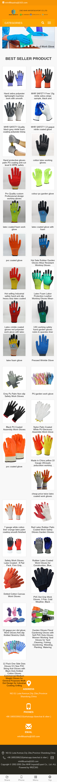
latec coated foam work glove (14, 228)
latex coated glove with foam (43, 228)
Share (7, 780)
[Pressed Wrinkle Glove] (43, 345)
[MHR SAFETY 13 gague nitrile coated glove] (43, 111)
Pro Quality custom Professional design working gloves (14, 196)
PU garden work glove (42, 394)
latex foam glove (14, 360)
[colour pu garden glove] (43, 178)
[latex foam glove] (14, 345)
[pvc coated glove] (14, 245)
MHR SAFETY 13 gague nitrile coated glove (42, 128)
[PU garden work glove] (43, 378)
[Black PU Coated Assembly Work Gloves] (14, 412)
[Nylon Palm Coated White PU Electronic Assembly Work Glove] (43, 412)
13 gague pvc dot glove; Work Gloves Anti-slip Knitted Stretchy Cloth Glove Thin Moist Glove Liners (14, 635)
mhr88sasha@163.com (16, 2)
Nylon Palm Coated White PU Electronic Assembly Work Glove (42, 429)
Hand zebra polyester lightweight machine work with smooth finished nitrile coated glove (14, 98)
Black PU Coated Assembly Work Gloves (14, 428)
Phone (21, 780)
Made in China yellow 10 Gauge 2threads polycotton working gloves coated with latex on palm (43, 465)
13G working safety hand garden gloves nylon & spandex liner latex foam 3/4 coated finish (42, 332)
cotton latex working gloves (42, 161)
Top (50, 780)
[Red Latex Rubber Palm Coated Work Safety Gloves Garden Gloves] (43, 512)
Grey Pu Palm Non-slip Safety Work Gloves (14, 395)
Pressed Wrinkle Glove (43, 360)
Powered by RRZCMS (28, 767)
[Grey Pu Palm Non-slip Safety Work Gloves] (14, 378)
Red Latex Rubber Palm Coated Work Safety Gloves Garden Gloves (42, 529)
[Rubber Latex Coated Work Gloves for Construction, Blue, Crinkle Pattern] (43, 545)
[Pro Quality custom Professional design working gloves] (14, 178)
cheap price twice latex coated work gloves (43, 495)
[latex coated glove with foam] (43, 212)
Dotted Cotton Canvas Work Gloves (14, 595)
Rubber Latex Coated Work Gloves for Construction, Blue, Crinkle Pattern (42, 564)
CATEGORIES (13, 22)
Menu (35, 780)
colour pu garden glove (43, 193)
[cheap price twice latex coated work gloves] (43, 478)
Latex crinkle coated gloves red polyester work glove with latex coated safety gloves (14, 331)
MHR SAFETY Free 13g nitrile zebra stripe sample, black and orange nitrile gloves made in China (42, 98)
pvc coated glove (14, 260)
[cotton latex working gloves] (43, 145)
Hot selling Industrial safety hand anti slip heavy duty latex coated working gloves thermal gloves (14, 298)
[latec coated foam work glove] (14, 212)
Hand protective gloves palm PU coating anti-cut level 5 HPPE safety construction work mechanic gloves (14, 165)
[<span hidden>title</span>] (28, 37)
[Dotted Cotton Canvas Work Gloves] (14, 578)
